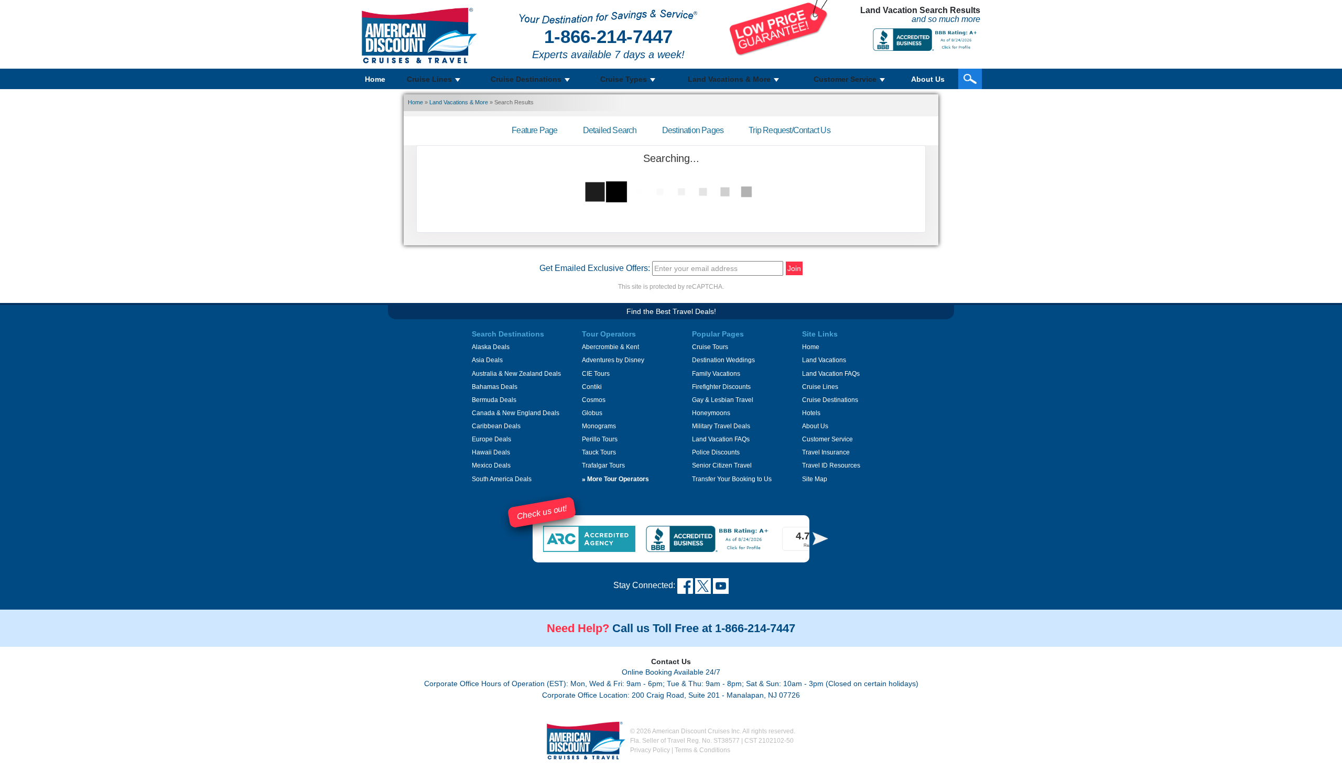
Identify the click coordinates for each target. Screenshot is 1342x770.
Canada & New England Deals (515, 413)
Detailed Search (610, 130)
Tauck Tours (599, 452)
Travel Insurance (826, 452)
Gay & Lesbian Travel (722, 400)
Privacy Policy (650, 750)
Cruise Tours (710, 347)
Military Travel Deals (721, 426)
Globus (592, 413)
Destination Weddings (723, 360)
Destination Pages (692, 130)
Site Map (814, 479)
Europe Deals (491, 439)
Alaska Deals (491, 347)
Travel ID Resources (831, 465)
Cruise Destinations (830, 400)
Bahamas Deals (494, 387)
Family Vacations (716, 373)
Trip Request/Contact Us (789, 130)
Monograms (599, 426)
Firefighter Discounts (721, 387)
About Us (928, 79)
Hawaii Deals (491, 452)
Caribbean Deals (496, 426)
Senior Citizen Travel (722, 465)
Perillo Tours (600, 439)
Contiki (592, 387)
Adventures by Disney (613, 360)
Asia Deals (487, 360)
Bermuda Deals (494, 400)
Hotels (811, 413)
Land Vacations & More (458, 102)
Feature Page (534, 130)
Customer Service (827, 439)
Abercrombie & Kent (610, 347)
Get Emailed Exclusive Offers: (594, 268)
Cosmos (593, 400)
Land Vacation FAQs (721, 439)
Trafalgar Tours (603, 465)
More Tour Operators (615, 479)
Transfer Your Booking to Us (732, 479)
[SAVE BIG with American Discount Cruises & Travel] (778, 27)
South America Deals (502, 479)
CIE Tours (596, 373)
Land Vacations (824, 360)
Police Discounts (716, 452)
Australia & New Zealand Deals (516, 373)
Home (375, 79)
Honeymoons (711, 413)
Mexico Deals (491, 465)
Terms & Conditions (702, 750)
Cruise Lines (820, 387)
